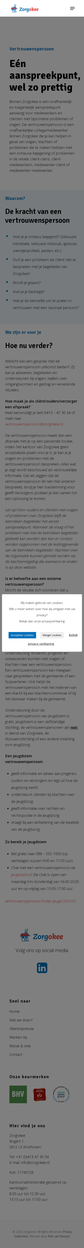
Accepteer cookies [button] (22, 635)
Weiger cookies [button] (52, 635)
